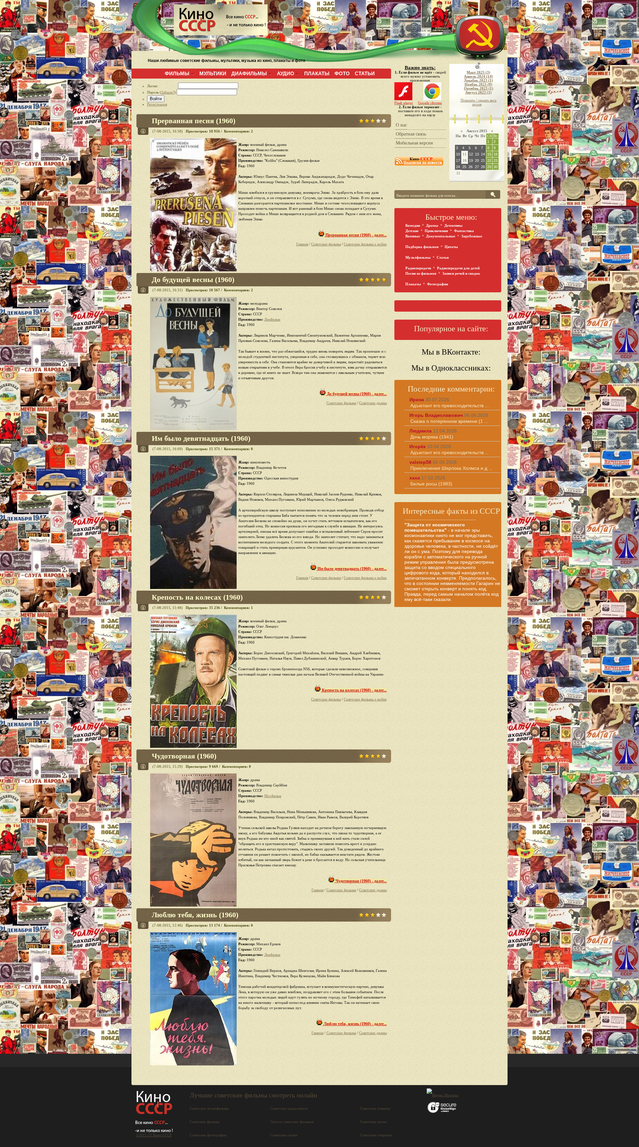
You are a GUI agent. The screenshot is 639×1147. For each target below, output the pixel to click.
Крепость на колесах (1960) (197, 597)
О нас (401, 125)
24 (458, 167)
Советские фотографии (208, 1135)
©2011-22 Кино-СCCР (154, 1135)
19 (471, 160)
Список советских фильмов (292, 1122)
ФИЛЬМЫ (177, 73)
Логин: (162, 86)
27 (477, 167)
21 (483, 160)
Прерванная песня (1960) (193, 121)
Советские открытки (376, 1135)
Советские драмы (373, 403)
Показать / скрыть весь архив (479, 102)
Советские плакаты (375, 1108)
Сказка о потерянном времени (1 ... (449, 421)
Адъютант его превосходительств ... (449, 405)
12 (471, 154)
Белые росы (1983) (431, 483)
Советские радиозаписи (289, 1108)
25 (464, 167)
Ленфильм (272, 319)
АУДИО (285, 73)
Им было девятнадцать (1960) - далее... (352, 568)
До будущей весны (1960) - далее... (356, 394)
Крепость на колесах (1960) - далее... (354, 690)
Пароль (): (162, 92)
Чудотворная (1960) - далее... (360, 881)
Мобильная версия (414, 143)
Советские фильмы (326, 244)
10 (458, 154)
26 (471, 167)
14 (483, 154)
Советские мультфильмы (209, 1108)
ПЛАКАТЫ (316, 73)
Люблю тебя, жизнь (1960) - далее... (354, 1023)
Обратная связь (411, 134)
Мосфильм (272, 796)
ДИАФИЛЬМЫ (249, 73)
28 (483, 167)
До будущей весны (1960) (193, 279)
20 (477, 160)
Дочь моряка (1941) (431, 436)
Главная (302, 244)
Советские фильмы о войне (365, 244)
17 (458, 160)
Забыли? (167, 92)
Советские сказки (284, 1135)
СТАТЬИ (365, 73)
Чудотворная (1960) (184, 756)
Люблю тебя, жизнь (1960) (195, 915)
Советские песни (373, 1122)
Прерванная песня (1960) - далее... (355, 235)
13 (477, 154)
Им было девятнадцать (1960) (201, 438)
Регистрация (157, 104)
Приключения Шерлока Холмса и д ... (451, 468)
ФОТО (342, 73)
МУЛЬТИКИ (212, 73)
